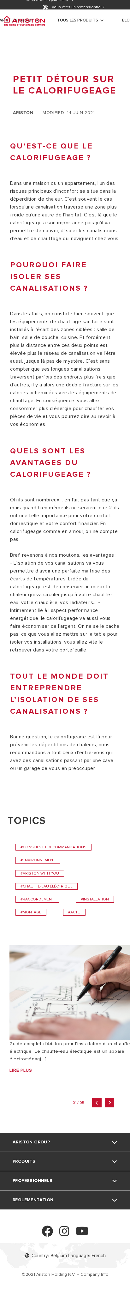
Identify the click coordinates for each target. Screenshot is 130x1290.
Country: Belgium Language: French (69, 1255)
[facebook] (47, 1234)
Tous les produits (77, 20)
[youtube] (82, 1234)
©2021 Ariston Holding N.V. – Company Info (65, 1274)
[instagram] (64, 1234)
